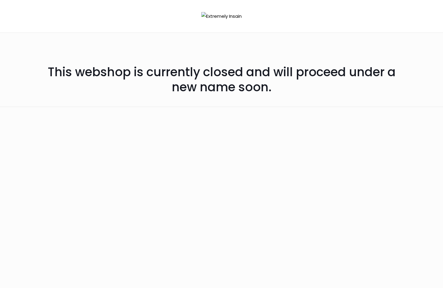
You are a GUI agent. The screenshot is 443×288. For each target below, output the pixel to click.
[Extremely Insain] (221, 16)
